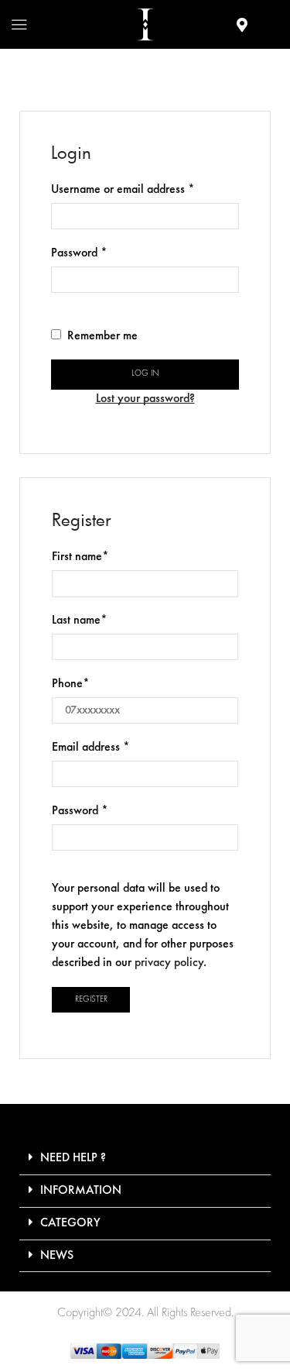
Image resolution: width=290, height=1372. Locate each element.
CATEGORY (70, 1223)
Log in (145, 374)
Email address (91, 746)
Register (91, 999)
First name (80, 557)
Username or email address (123, 188)
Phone (71, 684)
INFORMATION (80, 1191)
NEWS (56, 1256)
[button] (145, 1159)
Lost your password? (145, 399)
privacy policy (169, 963)
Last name (79, 620)
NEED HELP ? (73, 1158)
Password (79, 252)
